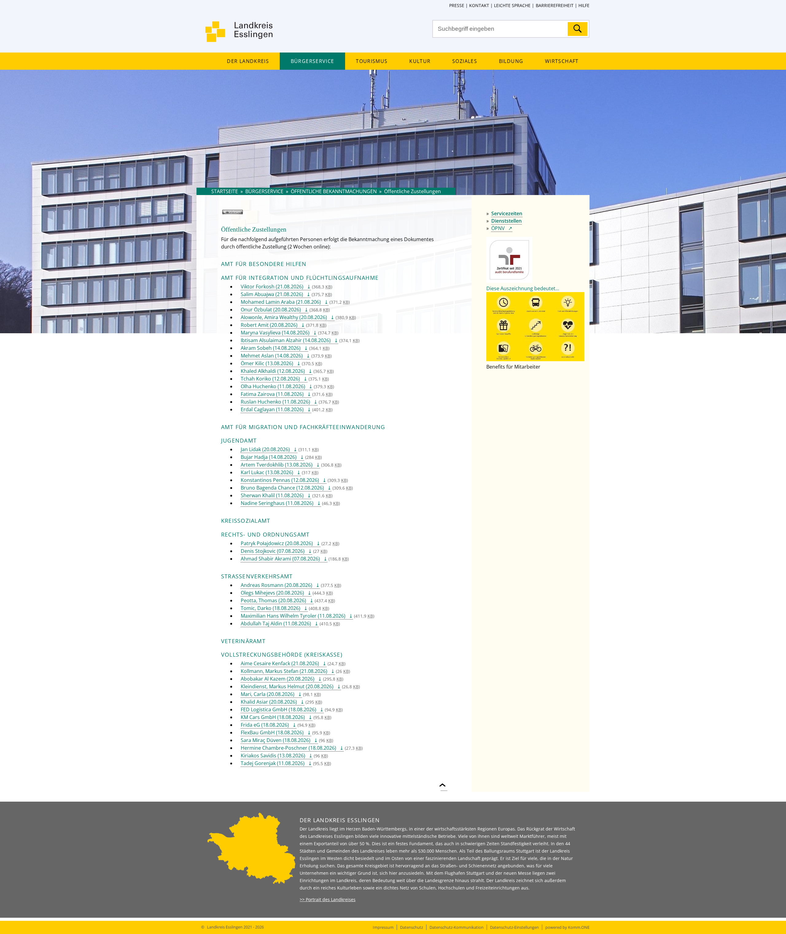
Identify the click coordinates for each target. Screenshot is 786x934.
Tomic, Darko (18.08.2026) (270, 608)
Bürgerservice (312, 61)
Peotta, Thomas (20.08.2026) (273, 600)
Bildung (511, 61)
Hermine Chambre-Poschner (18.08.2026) (288, 747)
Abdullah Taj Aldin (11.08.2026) (276, 623)
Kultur (419, 61)
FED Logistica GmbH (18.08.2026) (278, 709)
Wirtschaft (561, 61)
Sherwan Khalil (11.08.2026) (272, 495)
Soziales (464, 61)
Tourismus (371, 61)
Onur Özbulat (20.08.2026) (271, 309)
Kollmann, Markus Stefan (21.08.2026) (284, 671)
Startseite (224, 191)
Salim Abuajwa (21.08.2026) (272, 294)
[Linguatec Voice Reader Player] (241, 214)
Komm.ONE (579, 927)
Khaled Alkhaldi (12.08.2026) (273, 371)
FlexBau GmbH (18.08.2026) (272, 732)
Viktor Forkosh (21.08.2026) (272, 286)
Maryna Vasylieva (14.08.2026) (275, 332)
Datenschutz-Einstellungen (514, 927)
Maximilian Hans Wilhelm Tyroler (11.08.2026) (293, 615)
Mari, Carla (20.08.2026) (267, 694)
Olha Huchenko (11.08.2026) (273, 386)
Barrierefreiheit (554, 5)
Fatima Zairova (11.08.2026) (272, 394)
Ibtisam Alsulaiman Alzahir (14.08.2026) (286, 340)
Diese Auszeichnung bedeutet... (522, 288)
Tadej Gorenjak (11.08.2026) (273, 763)
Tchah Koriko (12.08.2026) (270, 378)
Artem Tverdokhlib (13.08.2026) (277, 464)
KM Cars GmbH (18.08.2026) (273, 717)
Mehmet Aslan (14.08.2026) (272, 355)
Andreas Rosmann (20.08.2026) (276, 585)
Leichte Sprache (512, 5)
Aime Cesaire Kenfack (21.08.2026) (280, 663)
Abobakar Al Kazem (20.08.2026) (277, 678)
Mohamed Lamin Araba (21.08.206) (281, 302)
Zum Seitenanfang (444, 781)
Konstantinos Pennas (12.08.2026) (280, 480)
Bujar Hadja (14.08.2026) (269, 457)
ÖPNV (498, 228)
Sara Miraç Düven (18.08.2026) (275, 740)
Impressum (383, 927)
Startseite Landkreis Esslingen (239, 35)
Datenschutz (411, 927)
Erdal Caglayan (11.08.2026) (272, 409)
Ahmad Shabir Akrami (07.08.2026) (280, 558)
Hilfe (584, 5)
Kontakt (479, 5)
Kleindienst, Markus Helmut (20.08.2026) (287, 686)
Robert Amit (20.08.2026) (269, 325)
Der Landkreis (248, 61)
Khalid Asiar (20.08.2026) (269, 701)
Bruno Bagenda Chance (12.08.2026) (282, 487)
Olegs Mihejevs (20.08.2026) (272, 592)
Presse (456, 5)
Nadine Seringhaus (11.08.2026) (277, 503)
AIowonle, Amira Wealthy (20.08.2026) (284, 317)
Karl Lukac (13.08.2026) (267, 472)
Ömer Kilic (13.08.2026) (267, 363)
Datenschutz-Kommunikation (457, 927)
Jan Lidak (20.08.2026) (265, 449)
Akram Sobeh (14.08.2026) (271, 348)
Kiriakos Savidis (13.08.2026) (273, 755)
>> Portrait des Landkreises (328, 899)
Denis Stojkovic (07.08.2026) (273, 551)
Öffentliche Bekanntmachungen (334, 191)
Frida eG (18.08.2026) (265, 724)
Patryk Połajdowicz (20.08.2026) (277, 543)
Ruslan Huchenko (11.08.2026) (275, 401)
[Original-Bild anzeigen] (535, 359)
